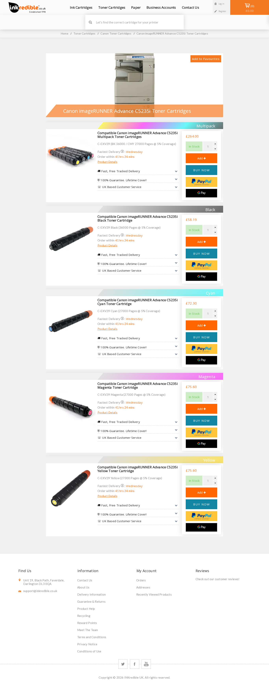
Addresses (143, 587)
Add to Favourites (206, 59)
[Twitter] (123, 664)
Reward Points (87, 623)
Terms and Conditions (91, 637)
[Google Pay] (201, 193)
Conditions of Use (89, 651)
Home (64, 33)
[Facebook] (134, 664)
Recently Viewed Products (154, 594)
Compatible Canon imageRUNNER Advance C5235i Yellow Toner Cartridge (137, 469)
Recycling (83, 615)
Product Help (86, 608)
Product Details (107, 161)
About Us (83, 587)
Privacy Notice (87, 644)
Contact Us (84, 580)
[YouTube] (146, 664)
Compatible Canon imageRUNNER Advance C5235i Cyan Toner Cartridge (137, 302)
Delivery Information (91, 594)
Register (222, 11)
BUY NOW (201, 170)
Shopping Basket (250, 8)
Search (90, 22)
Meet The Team (87, 630)
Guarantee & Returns (91, 601)
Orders (141, 580)
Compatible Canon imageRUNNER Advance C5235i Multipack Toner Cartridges (137, 135)
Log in (221, 3)
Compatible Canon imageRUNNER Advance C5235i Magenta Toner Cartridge (137, 385)
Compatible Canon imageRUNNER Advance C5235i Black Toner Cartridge (137, 218)
